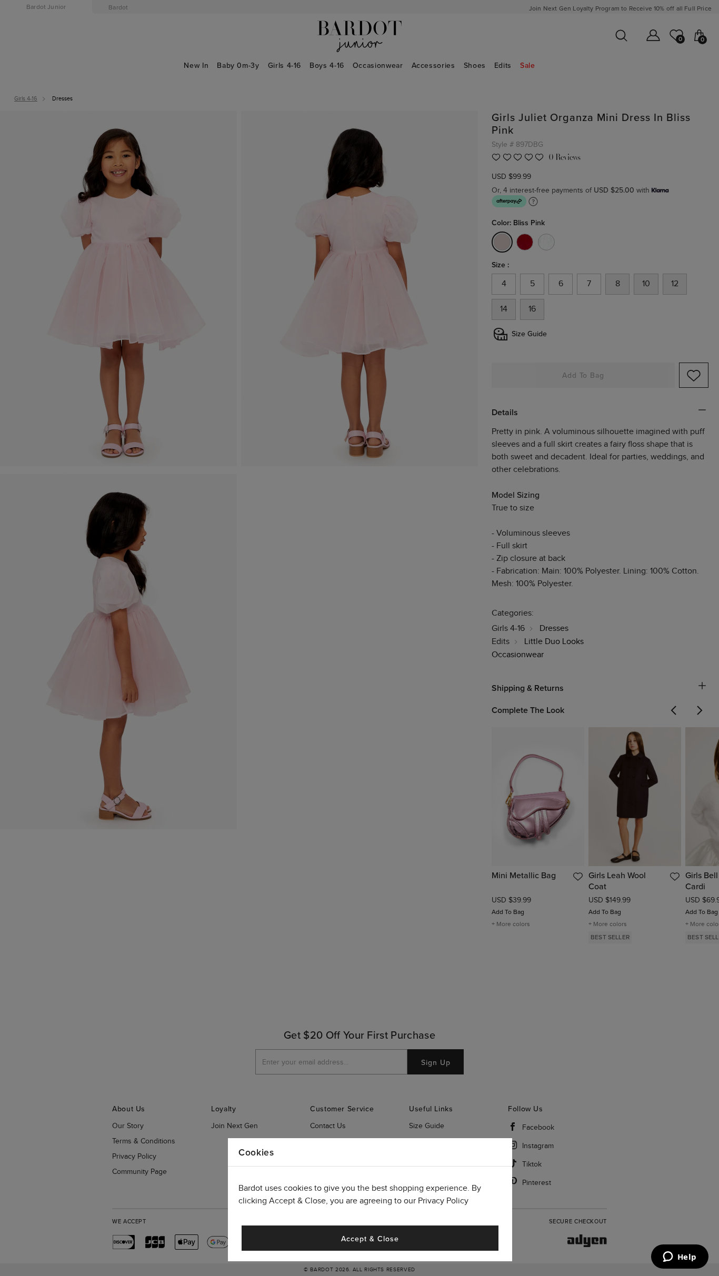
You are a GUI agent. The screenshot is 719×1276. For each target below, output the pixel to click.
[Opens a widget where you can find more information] (679, 1257)
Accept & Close (369, 1238)
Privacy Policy (443, 1201)
